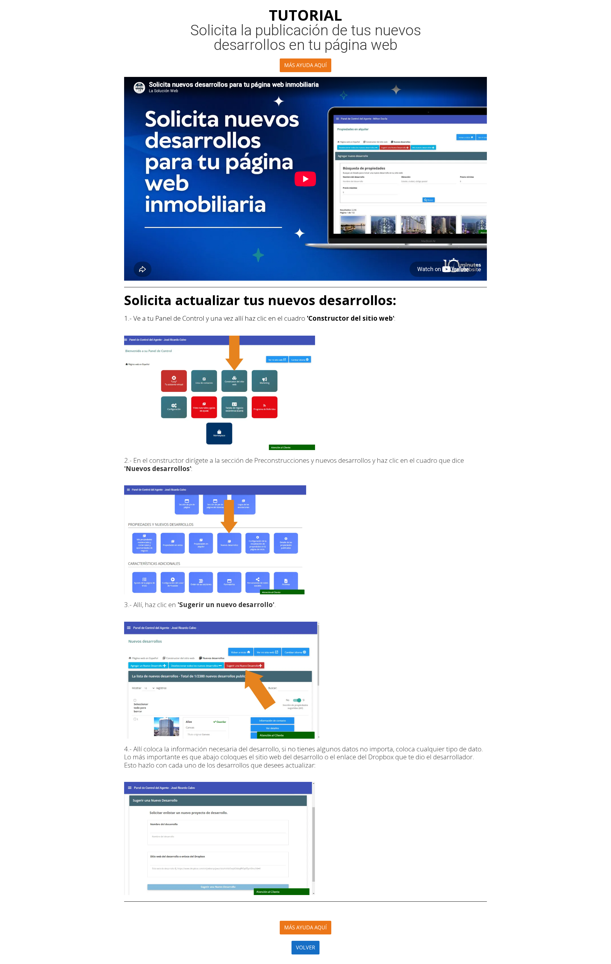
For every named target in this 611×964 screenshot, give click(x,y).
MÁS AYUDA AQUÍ (305, 65)
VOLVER (305, 947)
